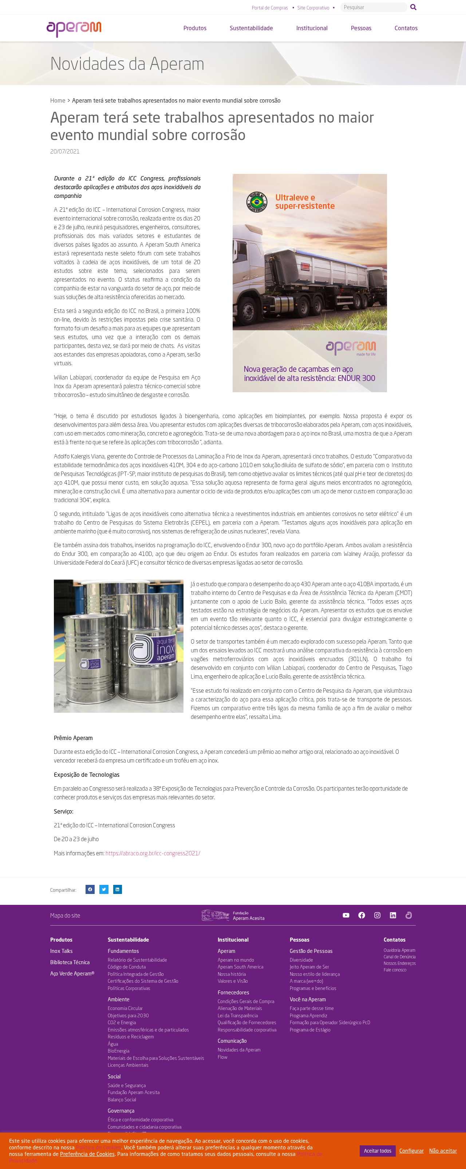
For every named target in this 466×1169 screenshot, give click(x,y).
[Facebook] (362, 915)
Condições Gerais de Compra (246, 1001)
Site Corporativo (313, 8)
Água (113, 1044)
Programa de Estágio (310, 1030)
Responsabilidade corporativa (247, 1030)
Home (58, 100)
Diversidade (301, 960)
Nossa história (232, 974)
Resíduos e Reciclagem (131, 1036)
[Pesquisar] (414, 7)
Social (114, 1076)
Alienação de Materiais (240, 1008)
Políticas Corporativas (129, 988)
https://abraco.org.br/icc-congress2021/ (152, 853)
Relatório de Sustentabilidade (137, 960)
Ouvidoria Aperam (399, 950)
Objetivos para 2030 (128, 1015)
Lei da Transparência (238, 1015)
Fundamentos (123, 951)
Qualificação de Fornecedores (247, 1022)
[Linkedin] (393, 915)
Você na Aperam (308, 999)
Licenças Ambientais (128, 1065)
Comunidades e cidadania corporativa (144, 1127)
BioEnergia (118, 1051)
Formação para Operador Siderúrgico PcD (330, 1022)
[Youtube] (346, 915)
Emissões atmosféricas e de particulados (148, 1030)
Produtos (61, 940)
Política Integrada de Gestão (136, 974)
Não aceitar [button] (443, 1151)
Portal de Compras (270, 8)
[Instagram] (377, 915)
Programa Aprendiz (308, 1015)
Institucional (233, 940)
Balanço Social (122, 1099)
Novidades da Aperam (239, 1050)
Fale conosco (395, 970)
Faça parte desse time (312, 1008)
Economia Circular (125, 1008)
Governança (121, 1111)
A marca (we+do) (306, 981)
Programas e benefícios (313, 988)
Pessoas (299, 940)
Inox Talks (61, 951)
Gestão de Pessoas (311, 951)
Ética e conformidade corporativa (140, 1119)
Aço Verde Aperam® (72, 973)
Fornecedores (233, 992)
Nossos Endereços (400, 963)
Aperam (226, 951)
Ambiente (119, 999)
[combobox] (373, 7)
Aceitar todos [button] (377, 1151)
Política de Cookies (98, 1147)
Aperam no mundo (236, 960)
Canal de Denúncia (400, 956)
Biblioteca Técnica (70, 962)
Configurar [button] (411, 1151)
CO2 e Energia (122, 1022)
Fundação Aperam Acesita (133, 1092)
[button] (90, 889)
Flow (223, 1057)
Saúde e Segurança (127, 1085)
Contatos (395, 940)
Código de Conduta (127, 967)
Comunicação (232, 1041)
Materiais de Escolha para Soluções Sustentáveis (156, 1058)
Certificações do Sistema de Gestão (143, 981)
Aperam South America (240, 967)
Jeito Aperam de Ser (309, 967)
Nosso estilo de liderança (315, 974)
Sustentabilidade (128, 940)
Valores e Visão (233, 981)
